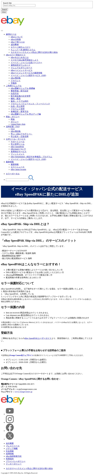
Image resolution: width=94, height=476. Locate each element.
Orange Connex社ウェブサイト (21, 355)
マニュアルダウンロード (21, 68)
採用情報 (10, 454)
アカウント (16, 81)
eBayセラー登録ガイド (16, 55)
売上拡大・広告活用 (19, 136)
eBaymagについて (18, 149)
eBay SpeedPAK (17, 147)
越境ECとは (11, 34)
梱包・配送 (16, 99)
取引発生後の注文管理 (20, 96)
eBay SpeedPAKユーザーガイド (37, 338)
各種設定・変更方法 (19, 111)
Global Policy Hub (18, 124)
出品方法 (15, 93)
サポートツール (17, 142)
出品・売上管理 (17, 106)
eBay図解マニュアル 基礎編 (23, 88)
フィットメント (17, 154)
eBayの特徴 (16, 39)
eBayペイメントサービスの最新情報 (26, 73)
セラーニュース (17, 167)
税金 (13, 119)
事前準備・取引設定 (19, 91)
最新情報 (10, 162)
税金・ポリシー (13, 117)
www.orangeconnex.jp (23, 392)
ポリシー (15, 122)
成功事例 (15, 45)
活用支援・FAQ (13, 126)
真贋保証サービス (18, 151)
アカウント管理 (17, 109)
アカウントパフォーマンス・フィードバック (30, 104)
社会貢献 (10, 451)
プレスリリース (13, 446)
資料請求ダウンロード (20, 65)
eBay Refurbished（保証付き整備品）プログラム (31, 157)
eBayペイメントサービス (21, 70)
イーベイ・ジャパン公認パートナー (26, 63)
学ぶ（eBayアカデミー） (21, 134)
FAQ (13, 129)
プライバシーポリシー (15, 461)
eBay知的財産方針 (14, 456)
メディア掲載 (12, 448)
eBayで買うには (18, 42)
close (4, 12)
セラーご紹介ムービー (20, 47)
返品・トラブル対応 (19, 101)
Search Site (7, 3)
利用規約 (10, 459)
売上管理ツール (17, 144)
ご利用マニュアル (14, 86)
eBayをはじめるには (20, 57)
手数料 (14, 83)
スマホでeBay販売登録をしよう (24, 60)
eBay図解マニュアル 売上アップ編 (26, 114)
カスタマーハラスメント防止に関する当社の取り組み (34, 52)
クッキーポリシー (14, 464)
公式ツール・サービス (15, 139)
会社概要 (10, 443)
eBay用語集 (16, 78)
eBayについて (17, 37)
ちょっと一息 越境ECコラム (23, 50)
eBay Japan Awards (18, 169)
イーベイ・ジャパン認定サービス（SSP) (28, 75)
